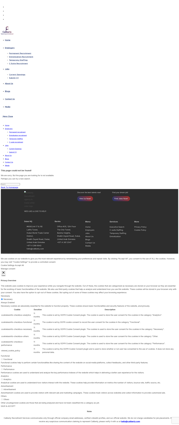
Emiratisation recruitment (18, 135)
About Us (8, 155)
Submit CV (13, 152)
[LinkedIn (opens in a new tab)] (6, 19)
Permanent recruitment (17, 132)
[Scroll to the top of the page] (1, 255)
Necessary (8, 299)
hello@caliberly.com (130, 421)
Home (7, 125)
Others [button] (4, 396)
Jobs (6, 145)
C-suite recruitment (16, 142)
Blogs (7, 159)
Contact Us (9, 162)
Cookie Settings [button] (7, 265)
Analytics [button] (5, 376)
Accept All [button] (19, 265)
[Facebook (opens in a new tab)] (6, 11)
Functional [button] (5, 356)
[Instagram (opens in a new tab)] (6, 15)
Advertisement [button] (7, 386)
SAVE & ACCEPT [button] (8, 406)
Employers (9, 129)
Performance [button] (6, 366)
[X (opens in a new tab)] (6, 6)
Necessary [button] (5, 296)
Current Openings (15, 149)
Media (7, 165)
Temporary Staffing (16, 139)
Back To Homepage (9, 187)
